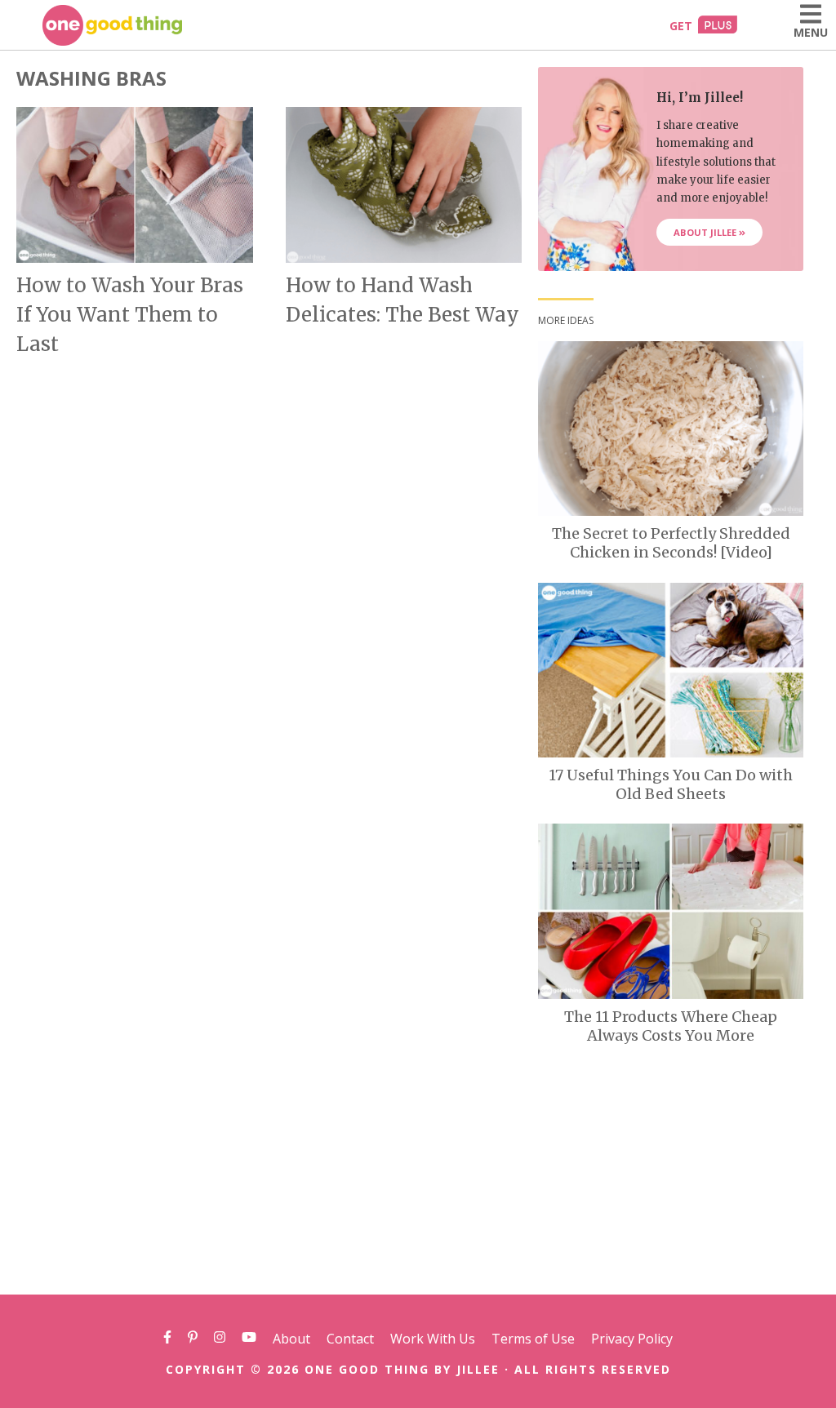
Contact (350, 1339)
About (291, 1339)
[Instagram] (219, 1339)
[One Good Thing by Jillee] (112, 25)
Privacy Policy (632, 1339)
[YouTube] (249, 1339)
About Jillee (706, 232)
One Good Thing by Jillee (402, 1369)
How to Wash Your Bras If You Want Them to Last (129, 315)
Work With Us (432, 1339)
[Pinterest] (193, 1339)
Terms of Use (533, 1339)
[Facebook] (167, 1339)
